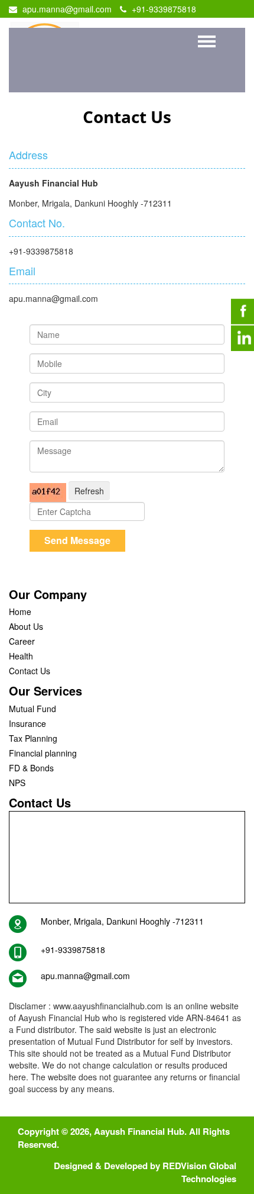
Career (22, 641)
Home (20, 611)
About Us (26, 626)
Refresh (89, 491)
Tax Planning (33, 738)
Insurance (27, 723)
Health (21, 656)
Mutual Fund (32, 709)
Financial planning (43, 753)
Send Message (77, 540)
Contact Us (29, 671)
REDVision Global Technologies (199, 1172)
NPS (17, 783)
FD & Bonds (31, 768)
